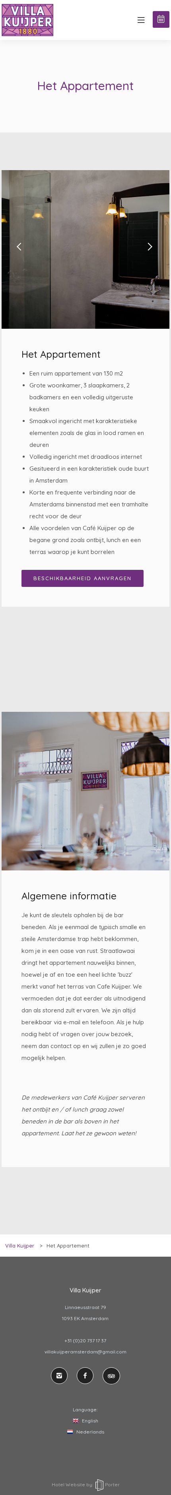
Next (149, 249)
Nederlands (89, 1432)
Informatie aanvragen (161, 19)
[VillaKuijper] (85, 1375)
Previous (21, 249)
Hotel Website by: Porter (86, 1484)
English (89, 1421)
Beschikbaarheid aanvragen (82, 578)
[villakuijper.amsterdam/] (59, 1375)
